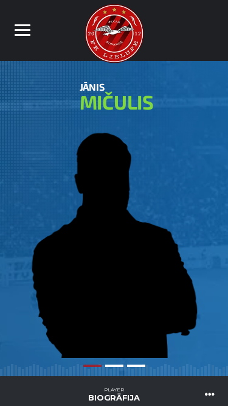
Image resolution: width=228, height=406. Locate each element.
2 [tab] (114, 366)
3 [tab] (136, 366)
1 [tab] (92, 366)
